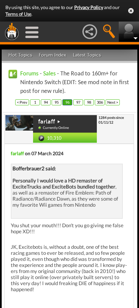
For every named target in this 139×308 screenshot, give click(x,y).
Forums (29, 74)
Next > (112, 102)
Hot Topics (20, 55)
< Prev (22, 102)
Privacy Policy (88, 7)
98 (89, 102)
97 (78, 102)
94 (46, 102)
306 (100, 102)
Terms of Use (18, 14)
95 (57, 102)
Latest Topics (87, 55)
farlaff (46, 121)
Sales (49, 74)
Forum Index (52, 55)
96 (67, 102)
